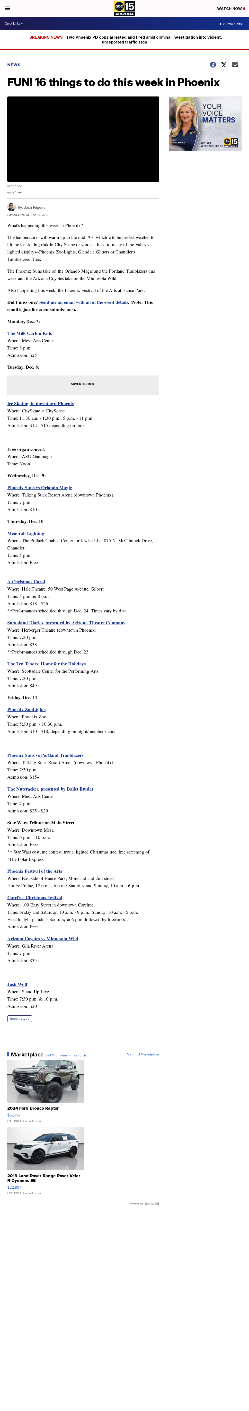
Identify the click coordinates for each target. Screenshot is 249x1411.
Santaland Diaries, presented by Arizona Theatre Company (66, 622)
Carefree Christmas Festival (34, 897)
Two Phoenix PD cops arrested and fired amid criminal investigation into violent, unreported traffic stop (144, 39)
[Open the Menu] (7, 8)
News (14, 64)
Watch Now (230, 8)
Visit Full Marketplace (143, 1054)
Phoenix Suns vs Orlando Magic (39, 487)
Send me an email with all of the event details (83, 302)
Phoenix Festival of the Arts (34, 871)
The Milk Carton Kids (29, 333)
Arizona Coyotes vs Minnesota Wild (42, 938)
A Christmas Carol (26, 581)
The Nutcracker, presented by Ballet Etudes (50, 788)
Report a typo (19, 1018)
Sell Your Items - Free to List (66, 1055)
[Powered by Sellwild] (152, 1203)
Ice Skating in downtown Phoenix (40, 403)
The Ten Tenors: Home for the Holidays (46, 663)
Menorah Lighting (25, 533)
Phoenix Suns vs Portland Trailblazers (45, 755)
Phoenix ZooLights (26, 709)
